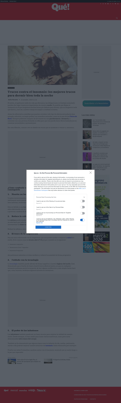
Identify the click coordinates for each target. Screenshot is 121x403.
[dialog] (60, 201)
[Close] (91, 173)
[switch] (82, 201)
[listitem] (60, 197)
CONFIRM (48, 227)
